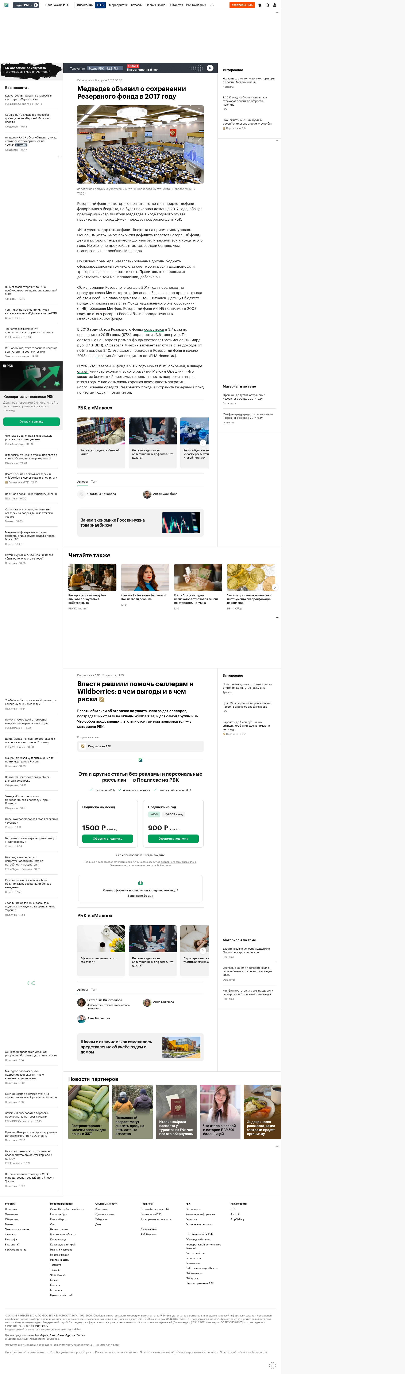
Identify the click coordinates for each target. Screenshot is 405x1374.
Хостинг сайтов (195, 1253)
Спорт (9, 317)
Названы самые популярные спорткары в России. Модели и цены (249, 79)
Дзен (98, 1224)
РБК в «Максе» (95, 407)
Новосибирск (58, 1219)
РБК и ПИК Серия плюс (19, 103)
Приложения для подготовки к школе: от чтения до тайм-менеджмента (248, 685)
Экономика (84, 80)
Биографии (11, 1239)
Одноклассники (105, 1214)
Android (235, 1214)
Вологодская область (63, 1234)
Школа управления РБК (199, 1283)
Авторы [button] (82, 481)
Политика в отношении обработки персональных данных (178, 1352)
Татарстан (56, 1264)
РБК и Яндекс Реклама (18, 869)
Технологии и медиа (17, 356)
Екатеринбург (58, 1214)
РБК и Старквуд (14, 443)
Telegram (101, 1219)
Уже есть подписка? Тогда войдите (140, 854)
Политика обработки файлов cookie (243, 1352)
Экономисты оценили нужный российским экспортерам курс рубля (247, 121)
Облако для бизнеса (198, 1239)
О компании (193, 1209)
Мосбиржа (41, 1335)
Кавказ (54, 1279)
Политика (11, 498)
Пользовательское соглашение (115, 1352)
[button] (259, 5)
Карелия (55, 1285)
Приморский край (61, 1295)
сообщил (99, 297)
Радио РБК (22, 5)
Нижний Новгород (61, 1249)
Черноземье (57, 1274)
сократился (154, 328)
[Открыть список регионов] (259, 5)
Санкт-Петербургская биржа (67, 1335)
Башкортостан (59, 1229)
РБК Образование (15, 1249)
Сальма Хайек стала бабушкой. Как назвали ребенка (144, 597)
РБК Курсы (192, 1278)
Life (225, 109)
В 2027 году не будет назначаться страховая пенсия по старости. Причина (245, 100)
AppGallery (237, 1219)
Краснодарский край (63, 1244)
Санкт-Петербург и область (67, 1209)
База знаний (12, 1244)
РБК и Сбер (234, 608)
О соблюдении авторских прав (70, 1352)
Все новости (16, 88)
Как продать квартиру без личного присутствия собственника (87, 599)
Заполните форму (140, 895)
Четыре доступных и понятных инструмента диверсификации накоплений (249, 599)
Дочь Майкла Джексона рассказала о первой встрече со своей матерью (247, 704)
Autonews (229, 86)
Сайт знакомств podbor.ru (201, 1268)
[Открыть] (31, 5)
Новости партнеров (93, 1079)
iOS (233, 1209)
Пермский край (59, 1254)
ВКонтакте (101, 1209)
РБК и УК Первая (15, 747)
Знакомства (193, 1263)
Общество (11, 126)
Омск (53, 1224)
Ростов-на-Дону (59, 1259)
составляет (153, 339)
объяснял (98, 308)
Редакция (191, 1219)
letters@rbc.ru (39, 1325)
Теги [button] (94, 481)
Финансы (10, 298)
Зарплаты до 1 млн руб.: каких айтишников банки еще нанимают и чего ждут (246, 725)
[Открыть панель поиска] (267, 5)
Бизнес (9, 521)
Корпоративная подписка (155, 1219)
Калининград (58, 1239)
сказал (83, 370)
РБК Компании (13, 337)
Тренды (227, 692)
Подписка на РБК (150, 1214)
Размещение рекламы (199, 1224)
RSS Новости (148, 1234)
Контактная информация (200, 1214)
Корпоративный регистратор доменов (203, 1246)
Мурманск (56, 1290)
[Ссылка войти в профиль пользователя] (275, 4)
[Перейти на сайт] (31, 72)
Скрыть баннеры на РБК (154, 1209)
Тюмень (54, 1269)
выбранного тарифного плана (178, 861)
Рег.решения (193, 1258)
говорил (104, 355)
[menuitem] (57, 5)
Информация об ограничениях (25, 1352)
